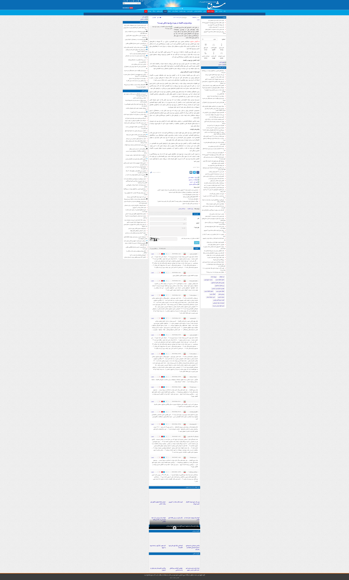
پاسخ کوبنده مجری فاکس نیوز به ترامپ (137, 228)
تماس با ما (131, 1)
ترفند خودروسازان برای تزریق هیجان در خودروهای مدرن (215, 265)
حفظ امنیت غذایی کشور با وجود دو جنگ (215, 204)
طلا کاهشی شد (220, 94)
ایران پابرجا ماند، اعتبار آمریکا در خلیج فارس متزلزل (136, 186)
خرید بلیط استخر (211, 297)
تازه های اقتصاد (221, 68)
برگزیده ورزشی (195, 531)
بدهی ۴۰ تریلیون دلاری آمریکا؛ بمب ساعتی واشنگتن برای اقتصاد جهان (214, 133)
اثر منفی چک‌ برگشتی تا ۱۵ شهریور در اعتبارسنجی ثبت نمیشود (213, 82)
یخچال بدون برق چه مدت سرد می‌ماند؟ (215, 272)
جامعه (169, 11)
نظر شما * (196, 228)
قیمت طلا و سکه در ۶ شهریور (217, 77)
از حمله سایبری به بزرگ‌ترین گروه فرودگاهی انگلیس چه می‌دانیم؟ (136, 182)
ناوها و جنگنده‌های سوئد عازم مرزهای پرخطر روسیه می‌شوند (136, 142)
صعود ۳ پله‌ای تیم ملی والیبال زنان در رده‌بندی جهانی (136, 234)
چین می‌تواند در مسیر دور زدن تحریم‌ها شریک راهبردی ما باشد (136, 101)
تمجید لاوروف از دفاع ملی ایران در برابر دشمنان (135, 205)
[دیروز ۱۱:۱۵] (158, 538)
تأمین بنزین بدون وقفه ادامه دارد (216, 117)
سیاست (220, 11)
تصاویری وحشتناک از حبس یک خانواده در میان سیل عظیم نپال (136, 32)
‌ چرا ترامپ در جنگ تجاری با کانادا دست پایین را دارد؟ (214, 197)
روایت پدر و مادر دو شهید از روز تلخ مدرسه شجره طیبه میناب (182, 526)
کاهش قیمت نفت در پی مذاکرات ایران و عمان (213, 176)
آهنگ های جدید (220, 291)
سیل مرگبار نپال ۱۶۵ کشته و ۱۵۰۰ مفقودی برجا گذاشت (136, 193)
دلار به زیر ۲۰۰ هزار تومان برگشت (216, 27)
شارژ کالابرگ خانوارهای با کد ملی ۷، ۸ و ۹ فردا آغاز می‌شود (214, 190)
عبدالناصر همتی (181, 209)
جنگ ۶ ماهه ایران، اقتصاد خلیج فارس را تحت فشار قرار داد (136, 127)
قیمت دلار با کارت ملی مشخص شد (216, 20)
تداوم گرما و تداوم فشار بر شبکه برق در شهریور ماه (214, 239)
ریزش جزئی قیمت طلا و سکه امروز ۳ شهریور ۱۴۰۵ (214, 32)
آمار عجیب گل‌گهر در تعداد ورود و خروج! (158, 547)
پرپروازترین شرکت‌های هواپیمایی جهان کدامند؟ (213, 130)
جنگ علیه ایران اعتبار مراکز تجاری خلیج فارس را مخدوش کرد (136, 105)
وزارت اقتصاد (190, 209)
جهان (216, 11)
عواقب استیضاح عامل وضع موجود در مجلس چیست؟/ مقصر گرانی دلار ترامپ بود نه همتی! (178, 201)
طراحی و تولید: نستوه (174, 578)
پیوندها (149, 11)
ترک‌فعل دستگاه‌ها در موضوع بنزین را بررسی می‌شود (136, 152)
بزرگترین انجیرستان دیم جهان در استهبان (158, 569)
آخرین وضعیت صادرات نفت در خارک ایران (214, 119)
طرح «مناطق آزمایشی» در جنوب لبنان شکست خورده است (136, 210)
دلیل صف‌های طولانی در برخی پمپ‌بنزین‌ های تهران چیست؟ (214, 158)
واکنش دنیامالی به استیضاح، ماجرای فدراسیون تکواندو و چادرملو (192, 548)
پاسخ (153, 254)
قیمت (224, 17)
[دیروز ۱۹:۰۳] (191, 561)
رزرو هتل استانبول (219, 286)
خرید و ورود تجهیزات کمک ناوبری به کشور (214, 79)
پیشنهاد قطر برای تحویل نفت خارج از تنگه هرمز (213, 161)
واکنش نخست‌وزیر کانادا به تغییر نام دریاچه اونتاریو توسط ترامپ (136, 135)
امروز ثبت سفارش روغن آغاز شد (216, 194)
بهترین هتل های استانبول (217, 283)
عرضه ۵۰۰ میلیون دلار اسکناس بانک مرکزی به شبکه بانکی (214, 247)
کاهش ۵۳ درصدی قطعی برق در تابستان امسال (213, 85)
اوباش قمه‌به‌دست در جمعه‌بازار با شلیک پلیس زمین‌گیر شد (136, 40)
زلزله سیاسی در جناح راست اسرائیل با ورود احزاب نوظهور (135, 115)
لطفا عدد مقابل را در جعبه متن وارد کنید (190, 238)
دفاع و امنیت (190, 11)
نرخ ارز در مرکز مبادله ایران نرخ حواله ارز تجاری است (214, 139)
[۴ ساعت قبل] (191, 510)
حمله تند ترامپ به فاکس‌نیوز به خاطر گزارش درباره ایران (136, 36)
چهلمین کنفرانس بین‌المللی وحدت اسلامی (176, 569)
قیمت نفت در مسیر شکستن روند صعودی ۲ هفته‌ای (215, 91)
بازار (146, 11)
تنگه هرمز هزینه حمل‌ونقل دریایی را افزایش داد (213, 112)
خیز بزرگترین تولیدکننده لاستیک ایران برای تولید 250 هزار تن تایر (214, 168)
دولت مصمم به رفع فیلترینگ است (190, 194)
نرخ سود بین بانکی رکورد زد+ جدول (190, 203)
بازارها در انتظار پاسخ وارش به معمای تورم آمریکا (213, 88)
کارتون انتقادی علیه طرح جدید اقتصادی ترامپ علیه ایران (136, 160)
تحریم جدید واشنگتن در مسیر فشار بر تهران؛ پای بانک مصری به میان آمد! (135, 95)
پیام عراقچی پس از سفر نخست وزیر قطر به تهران (136, 81)
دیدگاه (154, 11)
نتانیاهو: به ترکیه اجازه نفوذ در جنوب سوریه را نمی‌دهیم (136, 156)
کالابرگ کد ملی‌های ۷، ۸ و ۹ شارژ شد (215, 125)
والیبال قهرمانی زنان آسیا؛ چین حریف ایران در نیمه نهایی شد (136, 167)
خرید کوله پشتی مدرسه (218, 306)
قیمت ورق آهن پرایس (218, 300)
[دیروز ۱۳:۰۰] (174, 561)
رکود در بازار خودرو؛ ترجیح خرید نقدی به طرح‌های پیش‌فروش (213, 219)
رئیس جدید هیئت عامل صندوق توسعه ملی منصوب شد (215, 227)
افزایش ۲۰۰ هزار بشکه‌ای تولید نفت (216, 244)
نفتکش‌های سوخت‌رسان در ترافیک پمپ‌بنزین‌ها (135, 85)
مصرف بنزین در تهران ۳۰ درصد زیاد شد (215, 128)
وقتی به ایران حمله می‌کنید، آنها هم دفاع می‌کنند (135, 47)
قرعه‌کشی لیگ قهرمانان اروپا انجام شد (175, 547)
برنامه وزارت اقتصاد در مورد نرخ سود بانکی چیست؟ (174, 23)
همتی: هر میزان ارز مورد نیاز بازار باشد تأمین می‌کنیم (214, 122)
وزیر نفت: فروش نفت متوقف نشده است (214, 115)
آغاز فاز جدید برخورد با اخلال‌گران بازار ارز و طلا (213, 253)
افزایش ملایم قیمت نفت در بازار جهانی (215, 255)
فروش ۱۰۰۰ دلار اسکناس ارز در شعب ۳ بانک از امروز (213, 235)
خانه (225, 11)
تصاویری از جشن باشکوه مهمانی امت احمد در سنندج (136, 175)
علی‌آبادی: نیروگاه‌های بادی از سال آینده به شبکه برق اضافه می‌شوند (213, 200)
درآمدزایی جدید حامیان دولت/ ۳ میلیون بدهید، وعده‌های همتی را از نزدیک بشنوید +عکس (178, 190)
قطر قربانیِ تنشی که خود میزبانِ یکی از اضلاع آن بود (213, 103)
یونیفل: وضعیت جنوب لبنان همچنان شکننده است (136, 109)
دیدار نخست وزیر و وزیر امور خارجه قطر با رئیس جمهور (192, 569)
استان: (223, 39)
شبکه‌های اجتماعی (198, 11)
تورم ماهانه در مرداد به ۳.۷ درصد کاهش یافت (213, 136)
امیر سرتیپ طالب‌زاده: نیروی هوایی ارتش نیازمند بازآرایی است (135, 123)
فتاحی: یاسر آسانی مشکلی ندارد (138, 64)
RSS (141, 1)
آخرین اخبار (144, 91)
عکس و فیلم (159, 11)
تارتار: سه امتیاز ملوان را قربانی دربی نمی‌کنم (136, 139)
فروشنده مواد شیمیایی (218, 303)
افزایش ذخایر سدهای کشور (218, 163)
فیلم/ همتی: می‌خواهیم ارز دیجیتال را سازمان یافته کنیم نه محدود (183, 192)
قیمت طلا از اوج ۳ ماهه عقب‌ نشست (215, 257)
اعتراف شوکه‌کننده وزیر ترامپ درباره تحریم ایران (213, 262)
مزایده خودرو (221, 297)
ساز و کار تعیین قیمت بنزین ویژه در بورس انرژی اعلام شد (214, 207)
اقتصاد (165, 11)
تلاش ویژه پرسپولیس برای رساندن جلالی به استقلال (136, 252)
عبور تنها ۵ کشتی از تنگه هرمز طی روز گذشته (214, 187)
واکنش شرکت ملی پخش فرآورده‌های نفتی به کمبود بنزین (214, 143)
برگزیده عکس (196, 554)
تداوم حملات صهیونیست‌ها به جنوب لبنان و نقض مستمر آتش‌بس (135, 164)
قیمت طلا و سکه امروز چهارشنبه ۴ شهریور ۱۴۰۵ (213, 23)
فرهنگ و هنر (175, 11)
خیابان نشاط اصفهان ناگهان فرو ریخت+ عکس (158, 503)
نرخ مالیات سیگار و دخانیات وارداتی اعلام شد (214, 183)
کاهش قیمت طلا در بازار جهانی (217, 181)
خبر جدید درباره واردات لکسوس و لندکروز (214, 174)
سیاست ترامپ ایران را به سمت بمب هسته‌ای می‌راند (136, 56)
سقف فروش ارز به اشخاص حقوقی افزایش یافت (213, 106)
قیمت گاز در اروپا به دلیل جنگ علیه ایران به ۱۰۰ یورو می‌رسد (214, 269)
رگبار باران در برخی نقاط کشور (175, 518)
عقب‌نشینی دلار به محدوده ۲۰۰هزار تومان (214, 29)
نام (198, 218)
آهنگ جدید (212, 294)
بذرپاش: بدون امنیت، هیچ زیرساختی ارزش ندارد (135, 241)
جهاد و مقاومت (182, 11)
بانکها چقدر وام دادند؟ (193, 199)
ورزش (204, 11)
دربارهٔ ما (125, 1)
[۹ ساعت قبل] (174, 510)
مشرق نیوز (212, 4)
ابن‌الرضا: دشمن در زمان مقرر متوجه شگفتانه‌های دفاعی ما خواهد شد (135, 238)
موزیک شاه (213, 277)
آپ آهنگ (222, 277)
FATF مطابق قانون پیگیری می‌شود (190, 197)
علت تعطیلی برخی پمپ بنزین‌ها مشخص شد (214, 251)
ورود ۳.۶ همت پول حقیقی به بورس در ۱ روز (214, 185)
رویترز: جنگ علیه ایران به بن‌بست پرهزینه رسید (135, 220)
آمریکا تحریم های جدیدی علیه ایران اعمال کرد (135, 118)
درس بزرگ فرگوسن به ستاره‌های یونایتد (137, 60)
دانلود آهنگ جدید (220, 280)
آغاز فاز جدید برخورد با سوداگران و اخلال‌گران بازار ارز (213, 211)
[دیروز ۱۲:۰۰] (158, 561)
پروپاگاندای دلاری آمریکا (218, 260)
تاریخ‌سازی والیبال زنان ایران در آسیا (138, 53)
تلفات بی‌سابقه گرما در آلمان (139, 98)
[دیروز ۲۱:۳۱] (191, 538)
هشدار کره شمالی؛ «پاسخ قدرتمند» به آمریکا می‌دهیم (136, 217)
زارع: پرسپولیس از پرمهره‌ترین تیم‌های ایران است (135, 179)
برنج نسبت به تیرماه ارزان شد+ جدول (215, 96)
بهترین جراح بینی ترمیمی (218, 288)
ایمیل (197, 223)
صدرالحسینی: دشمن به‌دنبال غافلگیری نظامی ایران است (136, 44)
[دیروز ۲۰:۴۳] (174, 538)
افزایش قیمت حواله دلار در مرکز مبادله (215, 242)
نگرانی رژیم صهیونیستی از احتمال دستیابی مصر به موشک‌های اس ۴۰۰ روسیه (135, 75)
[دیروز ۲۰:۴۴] (158, 510)
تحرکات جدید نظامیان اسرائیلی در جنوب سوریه (135, 120)
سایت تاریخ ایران (208, 280)
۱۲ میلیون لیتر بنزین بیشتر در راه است (215, 152)
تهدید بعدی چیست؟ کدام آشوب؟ (138, 112)
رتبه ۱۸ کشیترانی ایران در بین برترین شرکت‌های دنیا (214, 149)
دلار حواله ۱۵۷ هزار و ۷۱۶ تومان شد (216, 25)
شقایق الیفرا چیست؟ (141, 87)
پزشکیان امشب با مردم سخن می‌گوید (137, 149)
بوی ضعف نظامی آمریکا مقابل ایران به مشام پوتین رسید (135, 28)
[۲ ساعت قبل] (191, 494)
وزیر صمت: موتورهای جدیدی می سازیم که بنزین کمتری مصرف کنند (135, 202)
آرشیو (136, 1)
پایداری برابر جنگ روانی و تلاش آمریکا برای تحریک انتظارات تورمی (215, 109)
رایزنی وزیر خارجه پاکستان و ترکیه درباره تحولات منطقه (136, 145)
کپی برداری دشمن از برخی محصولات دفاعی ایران (135, 25)
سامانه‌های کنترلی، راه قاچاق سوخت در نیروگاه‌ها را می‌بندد (213, 71)
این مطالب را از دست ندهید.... (191, 487)
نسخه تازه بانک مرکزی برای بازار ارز (216, 178)
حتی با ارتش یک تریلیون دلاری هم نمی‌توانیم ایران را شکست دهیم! (136, 50)
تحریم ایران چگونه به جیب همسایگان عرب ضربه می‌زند (213, 99)
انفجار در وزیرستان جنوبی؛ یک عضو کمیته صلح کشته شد (136, 131)
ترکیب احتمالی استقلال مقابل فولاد (138, 231)
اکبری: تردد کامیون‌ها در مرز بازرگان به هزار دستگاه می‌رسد (215, 223)
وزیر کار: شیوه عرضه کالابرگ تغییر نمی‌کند (214, 75)
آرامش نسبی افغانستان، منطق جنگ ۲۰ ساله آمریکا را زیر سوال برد (136, 171)
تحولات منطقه (210, 11)
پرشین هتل (221, 294)
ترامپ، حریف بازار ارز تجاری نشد (216, 214)
